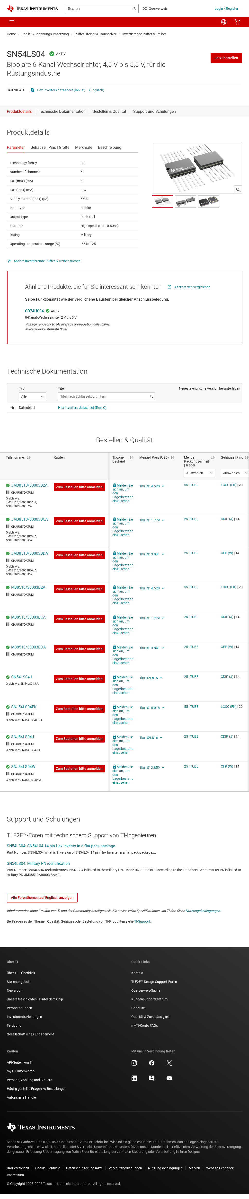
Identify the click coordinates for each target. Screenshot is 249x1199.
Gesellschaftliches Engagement (30, 1034)
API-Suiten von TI (20, 1062)
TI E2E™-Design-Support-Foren (154, 982)
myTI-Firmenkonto (21, 1071)
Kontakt (137, 973)
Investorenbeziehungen (24, 1017)
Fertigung (14, 1025)
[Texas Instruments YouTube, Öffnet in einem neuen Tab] (169, 1080)
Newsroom (15, 990)
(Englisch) (96, 90)
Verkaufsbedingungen (125, 1168)
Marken (194, 1168)
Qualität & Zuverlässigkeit (150, 1017)
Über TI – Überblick (21, 973)
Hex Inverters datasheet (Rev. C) (61, 90)
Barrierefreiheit (18, 1168)
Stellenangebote (19, 982)
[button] (11, 22)
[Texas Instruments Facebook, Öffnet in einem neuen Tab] (152, 1065)
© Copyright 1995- (24, 1184)
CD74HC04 (34, 311)
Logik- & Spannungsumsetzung (45, 34)
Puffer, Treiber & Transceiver (95, 34)
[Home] (32, 8)
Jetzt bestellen (226, 58)
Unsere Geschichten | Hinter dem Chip (35, 999)
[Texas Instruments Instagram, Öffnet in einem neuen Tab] (134, 1065)
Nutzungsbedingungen (203, 911)
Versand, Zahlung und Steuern (29, 1080)
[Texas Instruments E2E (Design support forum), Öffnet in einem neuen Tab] (152, 1080)
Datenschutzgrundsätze (84, 1168)
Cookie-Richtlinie (47, 1168)
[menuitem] (224, 22)
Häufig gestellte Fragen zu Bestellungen (36, 1089)
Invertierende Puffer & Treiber (144, 34)
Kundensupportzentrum (149, 999)
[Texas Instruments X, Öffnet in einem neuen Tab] (169, 1065)
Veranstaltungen (19, 1008)
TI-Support (142, 921)
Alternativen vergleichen (192, 287)
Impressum (15, 1175)
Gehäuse (138, 1008)
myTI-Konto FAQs (144, 1025)
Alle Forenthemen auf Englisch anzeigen (42, 898)
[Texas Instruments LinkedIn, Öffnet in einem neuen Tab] (134, 1080)
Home (11, 34)
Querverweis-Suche (145, 990)
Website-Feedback (220, 1168)
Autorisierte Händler (22, 1097)
